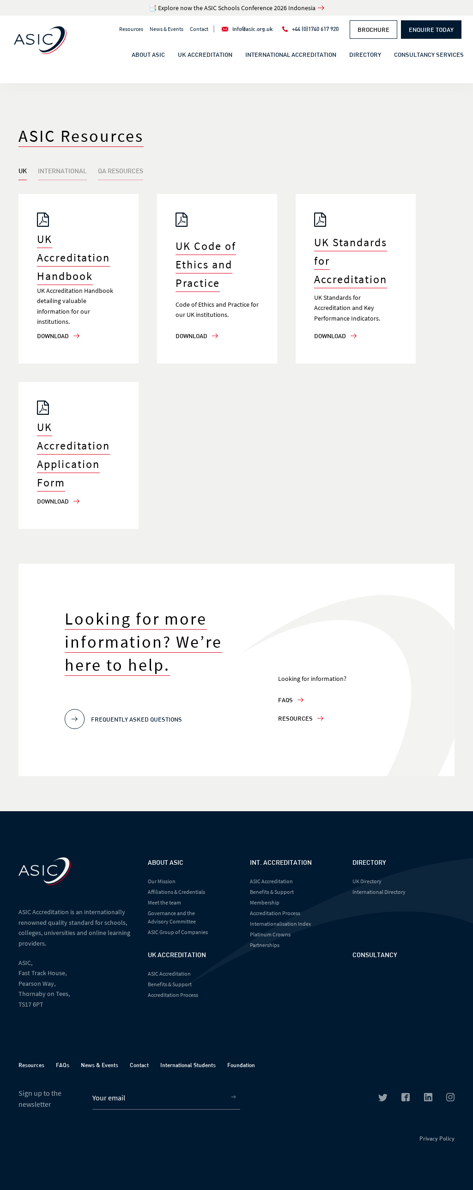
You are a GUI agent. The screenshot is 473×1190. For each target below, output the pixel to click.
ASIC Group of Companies (178, 932)
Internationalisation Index (280, 923)
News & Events (166, 28)
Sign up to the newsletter (39, 1098)
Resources (131, 28)
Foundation (241, 1065)
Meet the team (164, 902)
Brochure (373, 29)
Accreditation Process (173, 994)
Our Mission (162, 881)
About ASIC (148, 54)
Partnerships (264, 944)
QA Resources (120, 171)
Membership (264, 902)
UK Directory (367, 881)
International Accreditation (290, 54)
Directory (365, 54)
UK (22, 171)
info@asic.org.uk (252, 28)
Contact (199, 28)
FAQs (285, 700)
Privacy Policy (437, 1138)
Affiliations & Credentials (176, 891)
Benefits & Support (170, 984)
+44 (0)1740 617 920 (315, 28)
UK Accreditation (205, 54)
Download (53, 336)
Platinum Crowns (270, 934)
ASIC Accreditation (169, 973)
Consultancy (374, 955)
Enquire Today (431, 29)
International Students (188, 1065)
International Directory (379, 891)
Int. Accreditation (281, 862)
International (62, 171)
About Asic (165, 862)
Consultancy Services (429, 54)
